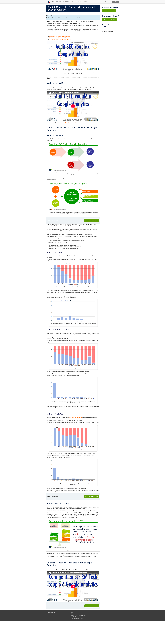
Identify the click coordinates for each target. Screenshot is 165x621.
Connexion (107, 1)
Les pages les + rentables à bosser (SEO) (58, 37)
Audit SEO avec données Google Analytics (73, 122)
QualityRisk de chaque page (75, 417)
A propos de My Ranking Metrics (78, 615)
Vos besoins (66, 1)
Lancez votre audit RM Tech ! (92, 605)
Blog (72, 612)
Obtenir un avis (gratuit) (109, 19)
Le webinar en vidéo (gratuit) (55, 34)
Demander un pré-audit (109, 11)
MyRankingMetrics (56, 1)
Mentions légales (74, 616)
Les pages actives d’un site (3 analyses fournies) (59, 36)
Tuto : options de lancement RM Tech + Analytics (60, 39)
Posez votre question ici (107, 29)
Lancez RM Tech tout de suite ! (91, 496)
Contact (85, 1)
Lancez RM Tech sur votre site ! (91, 220)
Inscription (115, 1)
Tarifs (72, 1)
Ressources (78, 1)
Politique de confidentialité (77, 618)
